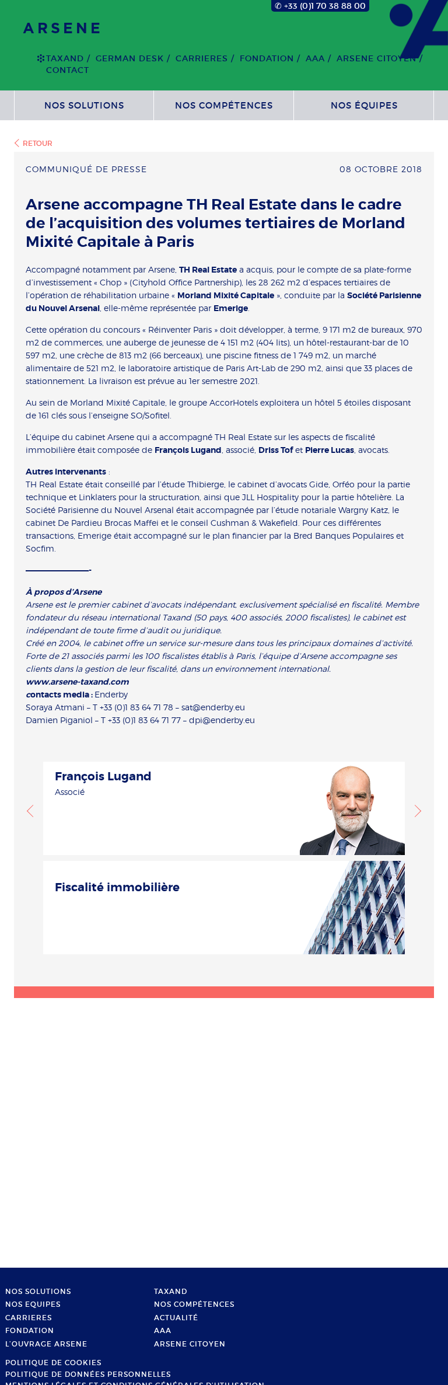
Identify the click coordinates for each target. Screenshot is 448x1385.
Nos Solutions (84, 105)
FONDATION (267, 58)
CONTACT (67, 70)
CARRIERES (202, 58)
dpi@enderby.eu (222, 720)
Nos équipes (364, 105)
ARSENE (63, 29)
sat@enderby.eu (213, 707)
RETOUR (37, 143)
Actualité (176, 1318)
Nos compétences (224, 105)
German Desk (130, 58)
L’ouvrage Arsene (46, 1344)
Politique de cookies (53, 1363)
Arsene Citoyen (376, 58)
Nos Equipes (33, 1304)
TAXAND (65, 58)
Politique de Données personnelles (88, 1374)
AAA (315, 58)
